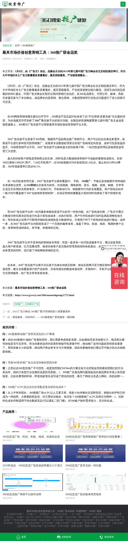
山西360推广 (23, 526)
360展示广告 (32, 304)
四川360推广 (50, 526)
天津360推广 (64, 526)
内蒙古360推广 (62, 523)
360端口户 (31, 514)
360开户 (38, 517)
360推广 (18, 304)
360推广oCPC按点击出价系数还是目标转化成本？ (37, 387)
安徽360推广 (58, 517)
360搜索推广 (28, 45)
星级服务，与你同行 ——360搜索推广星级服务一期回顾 (43, 317)
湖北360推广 (102, 520)
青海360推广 (91, 523)
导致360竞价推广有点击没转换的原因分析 (32, 362)
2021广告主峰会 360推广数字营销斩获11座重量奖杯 (41, 311)
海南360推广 (45, 520)
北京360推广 (71, 517)
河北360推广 (59, 520)
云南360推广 (104, 526)
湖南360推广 (115, 520)
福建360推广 (98, 517)
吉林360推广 (34, 523)
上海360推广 (118, 523)
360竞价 (47, 517)
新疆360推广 (77, 526)
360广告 (29, 517)
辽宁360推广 (48, 523)
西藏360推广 (91, 526)
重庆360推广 (85, 517)
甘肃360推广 (112, 517)
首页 (17, 45)
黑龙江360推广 (73, 520)
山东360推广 (104, 523)
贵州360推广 (32, 520)
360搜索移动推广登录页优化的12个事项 (31, 334)
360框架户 (44, 514)
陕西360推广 (37, 526)
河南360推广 (88, 520)
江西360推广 (21, 523)
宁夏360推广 (77, 523)
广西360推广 (18, 520)
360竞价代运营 (59, 514)
